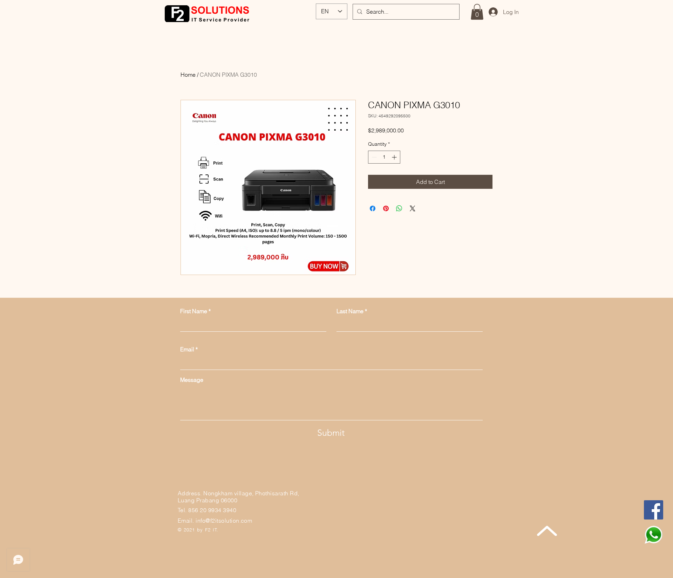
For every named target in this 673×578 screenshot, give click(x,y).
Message (191, 380)
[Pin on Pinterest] (386, 208)
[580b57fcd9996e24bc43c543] (653, 534)
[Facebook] (653, 509)
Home (188, 74)
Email (187, 349)
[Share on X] (412, 208)
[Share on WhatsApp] (399, 208)
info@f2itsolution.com (224, 520)
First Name (193, 311)
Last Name (349, 311)
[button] (477, 12)
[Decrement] (373, 157)
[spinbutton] (384, 157)
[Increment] (394, 157)
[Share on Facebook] (372, 208)
